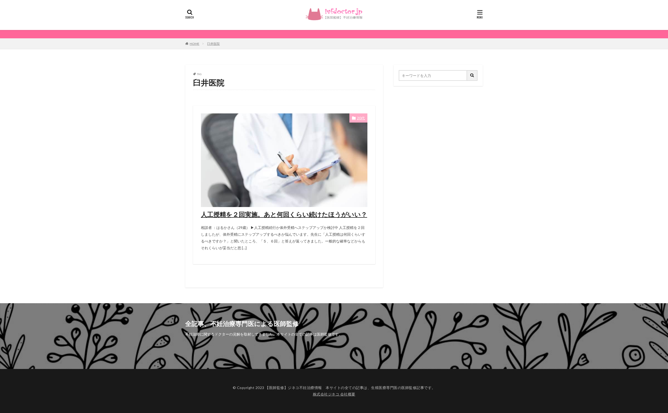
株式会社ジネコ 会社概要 (334, 394)
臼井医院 (213, 44)
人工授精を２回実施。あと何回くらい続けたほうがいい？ (284, 214)
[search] (472, 75)
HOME (194, 44)
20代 (361, 118)
